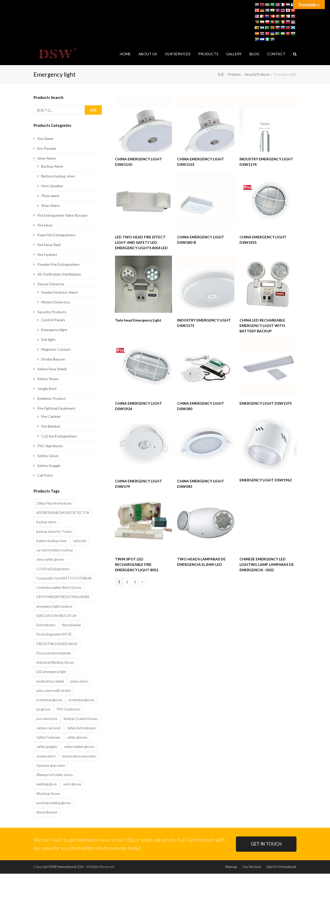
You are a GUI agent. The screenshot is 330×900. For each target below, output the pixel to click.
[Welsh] (293, 34)
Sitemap (231, 867)
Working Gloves (48, 794)
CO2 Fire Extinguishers (53, 569)
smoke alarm (45, 756)
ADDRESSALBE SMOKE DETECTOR (62, 513)
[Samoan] (287, 28)
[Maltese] (262, 16)
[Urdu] (277, 34)
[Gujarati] (272, 10)
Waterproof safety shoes (54, 775)
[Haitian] (277, 10)
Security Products (52, 312)
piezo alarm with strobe (53, 690)
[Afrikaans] (256, 5)
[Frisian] (287, 5)
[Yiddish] (262, 39)
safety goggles (46, 747)
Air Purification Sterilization (59, 274)
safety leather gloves (79, 747)
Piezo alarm (50, 195)
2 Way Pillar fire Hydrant (53, 503)
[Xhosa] (256, 39)
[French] (282, 5)
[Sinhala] (272, 28)
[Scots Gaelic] (293, 28)
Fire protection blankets (53, 653)
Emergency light (54, 329)
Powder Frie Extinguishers (58, 264)
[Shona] (256, 28)
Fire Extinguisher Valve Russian (62, 215)
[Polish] (267, 22)
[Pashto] (256, 22)
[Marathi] (272, 16)
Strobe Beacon (53, 359)
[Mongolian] (277, 16)
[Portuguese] (272, 22)
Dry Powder (46, 148)
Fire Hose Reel (49, 244)
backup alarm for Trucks (54, 531)
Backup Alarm (52, 166)
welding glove (46, 784)
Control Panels (53, 320)
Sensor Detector (50, 284)
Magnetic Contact (56, 349)
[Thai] (262, 34)
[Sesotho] (262, 28)
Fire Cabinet (51, 416)
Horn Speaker (52, 186)
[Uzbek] (282, 34)
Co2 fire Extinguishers (59, 436)
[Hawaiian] (282, 10)
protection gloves (49, 700)
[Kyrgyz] (293, 10)
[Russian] (287, 22)
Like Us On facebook (281, 867)
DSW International (62, 867)
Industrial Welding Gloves (55, 662)
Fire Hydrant (47, 254)
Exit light (48, 339)
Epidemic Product (51, 398)
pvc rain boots (46, 719)
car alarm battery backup (54, 550)
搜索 (93, 110)
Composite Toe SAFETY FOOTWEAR (64, 578)
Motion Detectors (55, 302)
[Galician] (293, 5)
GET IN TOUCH (266, 844)
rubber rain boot (48, 728)
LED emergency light (51, 672)
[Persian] (262, 22)
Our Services (251, 867)
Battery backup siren (58, 176)
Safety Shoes (48, 379)
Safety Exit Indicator (81, 728)
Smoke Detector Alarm (59, 292)
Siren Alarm (46, 158)
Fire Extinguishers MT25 (53, 634)
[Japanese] (287, 10)
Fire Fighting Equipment (56, 408)
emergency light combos (54, 606)
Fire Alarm (45, 138)
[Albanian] (262, 5)
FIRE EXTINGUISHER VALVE (56, 644)
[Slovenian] (282, 28)
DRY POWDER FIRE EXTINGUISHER (62, 597)
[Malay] (256, 16)
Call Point (45, 475)
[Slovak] (277, 28)
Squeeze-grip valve (50, 765)
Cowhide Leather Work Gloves (58, 587)
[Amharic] (267, 5)
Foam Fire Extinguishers (56, 235)
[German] (262, 10)
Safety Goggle (49, 465)
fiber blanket (71, 625)
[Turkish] (267, 34)
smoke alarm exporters (79, 756)
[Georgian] (256, 10)
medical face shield (50, 681)
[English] (277, 5)
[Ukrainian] (272, 34)
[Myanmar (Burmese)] (282, 16)
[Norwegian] (293, 16)
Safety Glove (47, 455)
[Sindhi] (267, 28)
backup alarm (46, 522)
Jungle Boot (47, 388)
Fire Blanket (50, 426)
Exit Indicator (46, 625)
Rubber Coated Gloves (80, 719)
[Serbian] (293, 22)
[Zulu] (272, 39)
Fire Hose (45, 225)
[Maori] (267, 16)
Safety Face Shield (52, 369)
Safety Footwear (48, 737)
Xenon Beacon (46, 812)
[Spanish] (256, 34)
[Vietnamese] (287, 34)
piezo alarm (79, 681)
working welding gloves (53, 803)
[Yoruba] (267, 39)
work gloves (72, 784)
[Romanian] (282, 22)
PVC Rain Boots (50, 446)
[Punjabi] (277, 22)
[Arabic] (272, 5)
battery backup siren (51, 541)
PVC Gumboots (68, 709)
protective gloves (81, 700)
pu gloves (43, 709)
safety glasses (77, 737)
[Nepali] (287, 16)
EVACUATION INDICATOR (56, 616)
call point (79, 541)
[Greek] (267, 10)
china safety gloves (50, 559)
